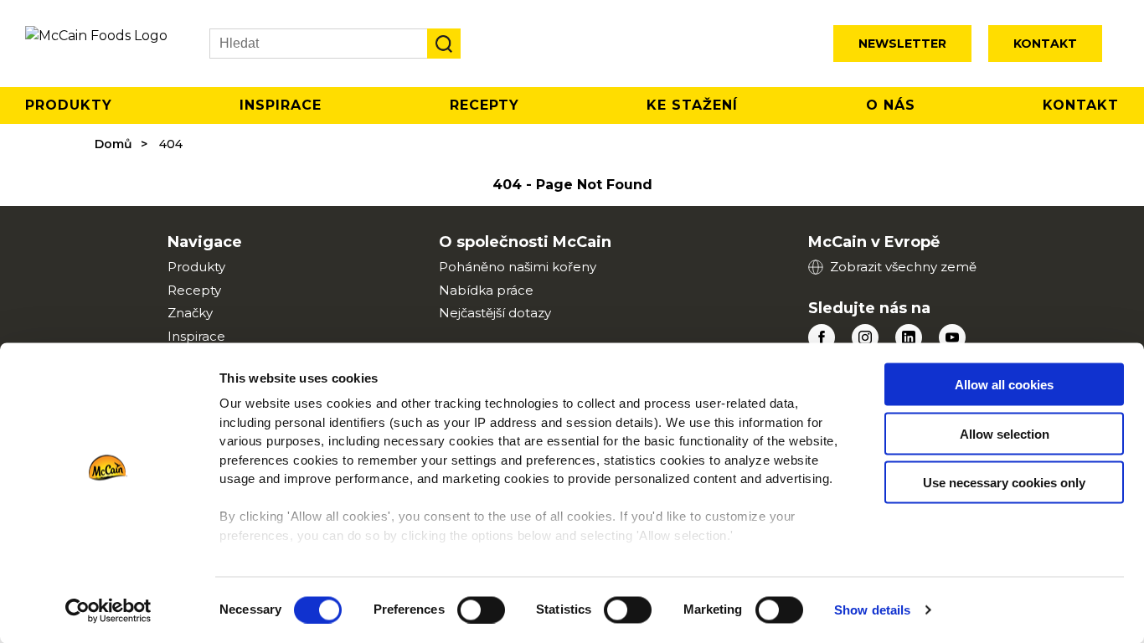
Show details (872, 610)
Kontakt (1045, 43)
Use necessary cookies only (1004, 483)
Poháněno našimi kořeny (517, 267)
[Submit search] (444, 43)
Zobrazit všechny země (903, 267)
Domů (113, 144)
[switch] (481, 609)
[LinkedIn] (908, 337)
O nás (890, 105)
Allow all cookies (1004, 385)
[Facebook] (821, 337)
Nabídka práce (486, 290)
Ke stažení (692, 105)
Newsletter (902, 43)
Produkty (68, 105)
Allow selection (1004, 433)
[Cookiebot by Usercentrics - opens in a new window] (108, 610)
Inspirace (281, 105)
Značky (190, 313)
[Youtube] (952, 337)
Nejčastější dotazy (495, 313)
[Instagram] (865, 337)
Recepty (484, 105)
